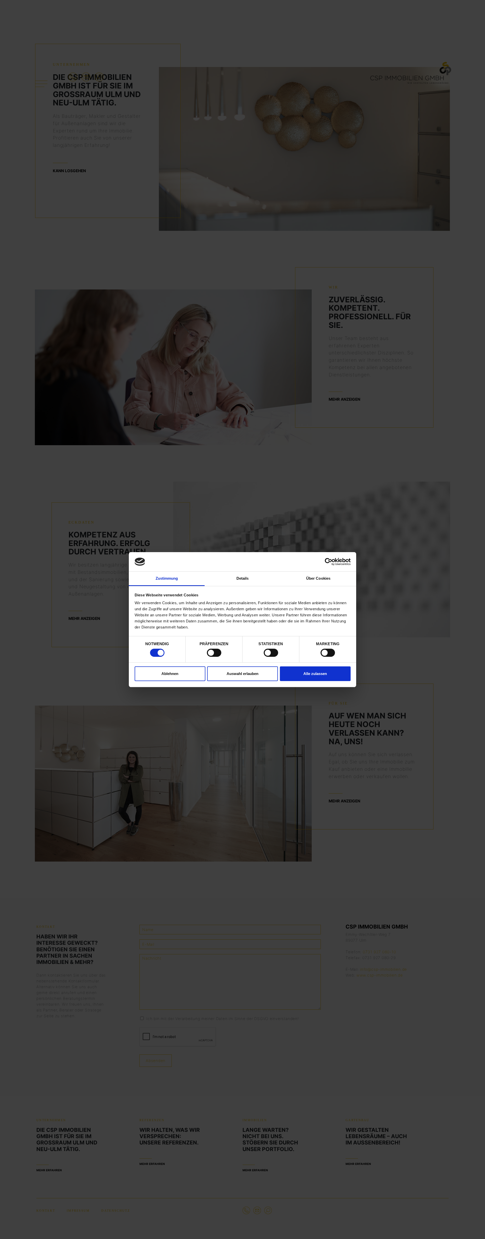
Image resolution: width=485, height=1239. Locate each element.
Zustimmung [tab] (167, 578)
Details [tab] (242, 578)
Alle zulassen (315, 673)
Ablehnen (169, 673)
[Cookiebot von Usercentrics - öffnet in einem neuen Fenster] (328, 562)
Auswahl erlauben (242, 673)
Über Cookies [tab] (318, 578)
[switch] (214, 653)
